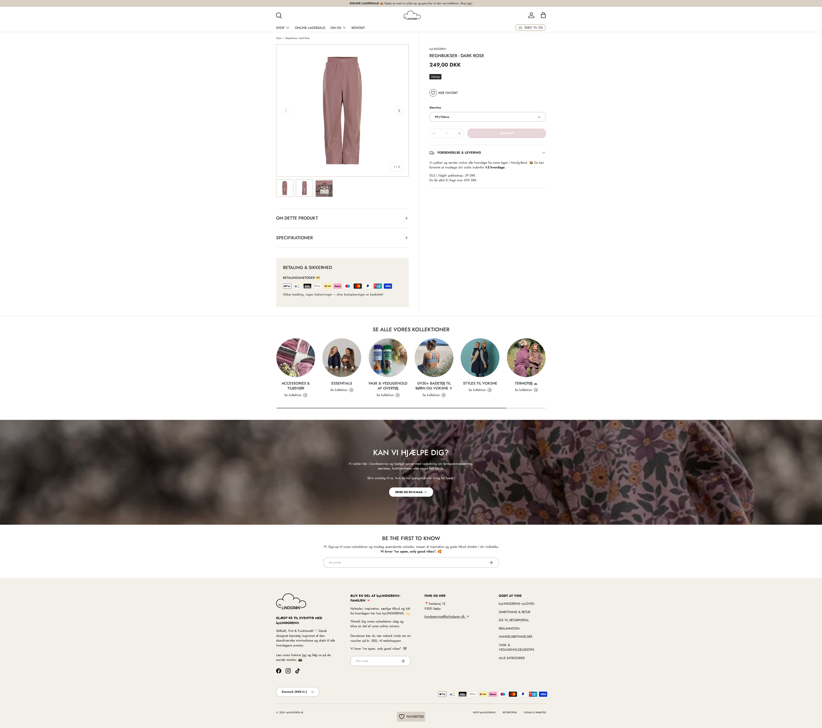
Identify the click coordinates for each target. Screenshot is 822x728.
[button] (543, 15)
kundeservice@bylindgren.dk (445, 616)
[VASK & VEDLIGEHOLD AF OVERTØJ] (388, 357)
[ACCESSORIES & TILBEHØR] (295, 357)
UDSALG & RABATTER (535, 712)
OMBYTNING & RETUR (514, 612)
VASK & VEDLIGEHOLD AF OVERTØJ (387, 386)
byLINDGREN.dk (294, 712)
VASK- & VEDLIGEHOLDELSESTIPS (516, 647)
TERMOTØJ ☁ (526, 383)
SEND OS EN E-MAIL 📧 (411, 492)
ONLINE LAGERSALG (310, 27)
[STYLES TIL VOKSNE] (480, 357)
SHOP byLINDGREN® (484, 712)
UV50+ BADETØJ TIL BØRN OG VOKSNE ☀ (434, 386)
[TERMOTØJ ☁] (526, 357)
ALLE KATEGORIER (512, 658)
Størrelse (435, 107)
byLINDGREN (437, 49)
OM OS (336, 27)
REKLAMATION (509, 628)
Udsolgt (507, 133)
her (470, 3)
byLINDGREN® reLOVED (516, 603)
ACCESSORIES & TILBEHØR (296, 386)
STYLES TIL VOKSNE (480, 383)
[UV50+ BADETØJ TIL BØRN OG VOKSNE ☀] (434, 357)
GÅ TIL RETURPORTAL (514, 620)
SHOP (280, 27)
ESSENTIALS (341, 383)
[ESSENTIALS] (341, 357)
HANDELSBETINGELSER (515, 636)
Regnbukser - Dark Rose (298, 38)
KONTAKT (358, 27)
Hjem (279, 38)
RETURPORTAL (510, 712)
